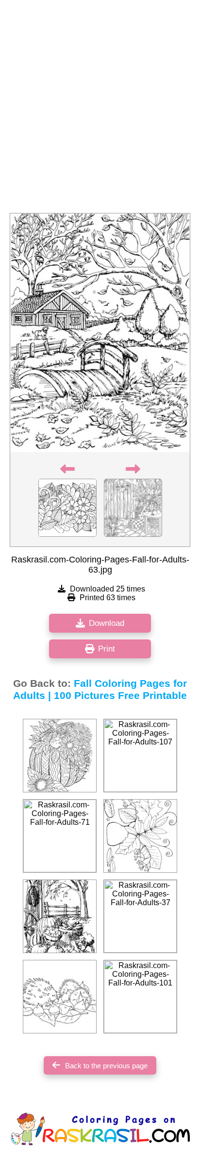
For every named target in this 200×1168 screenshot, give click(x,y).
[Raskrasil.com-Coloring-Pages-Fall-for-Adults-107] (140, 755)
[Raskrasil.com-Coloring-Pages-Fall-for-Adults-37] (140, 916)
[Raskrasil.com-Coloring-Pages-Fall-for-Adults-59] (140, 836)
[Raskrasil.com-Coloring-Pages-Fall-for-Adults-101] (140, 996)
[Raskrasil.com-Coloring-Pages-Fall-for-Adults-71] (60, 836)
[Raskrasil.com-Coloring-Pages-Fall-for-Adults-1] (60, 916)
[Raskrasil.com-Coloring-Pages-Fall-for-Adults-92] (60, 755)
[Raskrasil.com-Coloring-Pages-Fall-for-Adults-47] (60, 996)
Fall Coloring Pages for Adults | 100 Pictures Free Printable (100, 689)
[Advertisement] (100, 109)
